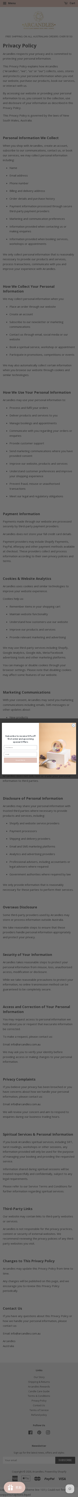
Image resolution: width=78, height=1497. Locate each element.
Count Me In (20, 760)
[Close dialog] (73, 725)
